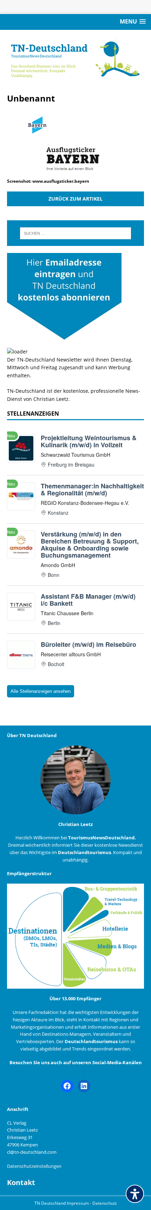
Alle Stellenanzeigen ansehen (41, 691)
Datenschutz (104, 1203)
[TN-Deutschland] (75, 58)
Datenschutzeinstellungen (34, 1166)
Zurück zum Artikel (75, 198)
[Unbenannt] (75, 172)
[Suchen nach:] (75, 233)
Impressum (78, 1203)
